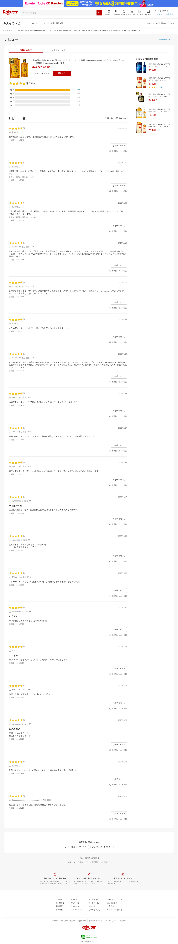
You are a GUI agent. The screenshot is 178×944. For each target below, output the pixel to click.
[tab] (26, 50)
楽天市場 (6, 30)
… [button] (13, 30)
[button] (117, 12)
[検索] (99, 12)
